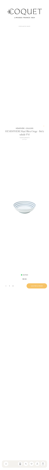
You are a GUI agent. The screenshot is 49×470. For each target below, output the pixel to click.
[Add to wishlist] (44, 126)
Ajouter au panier (37, 286)
